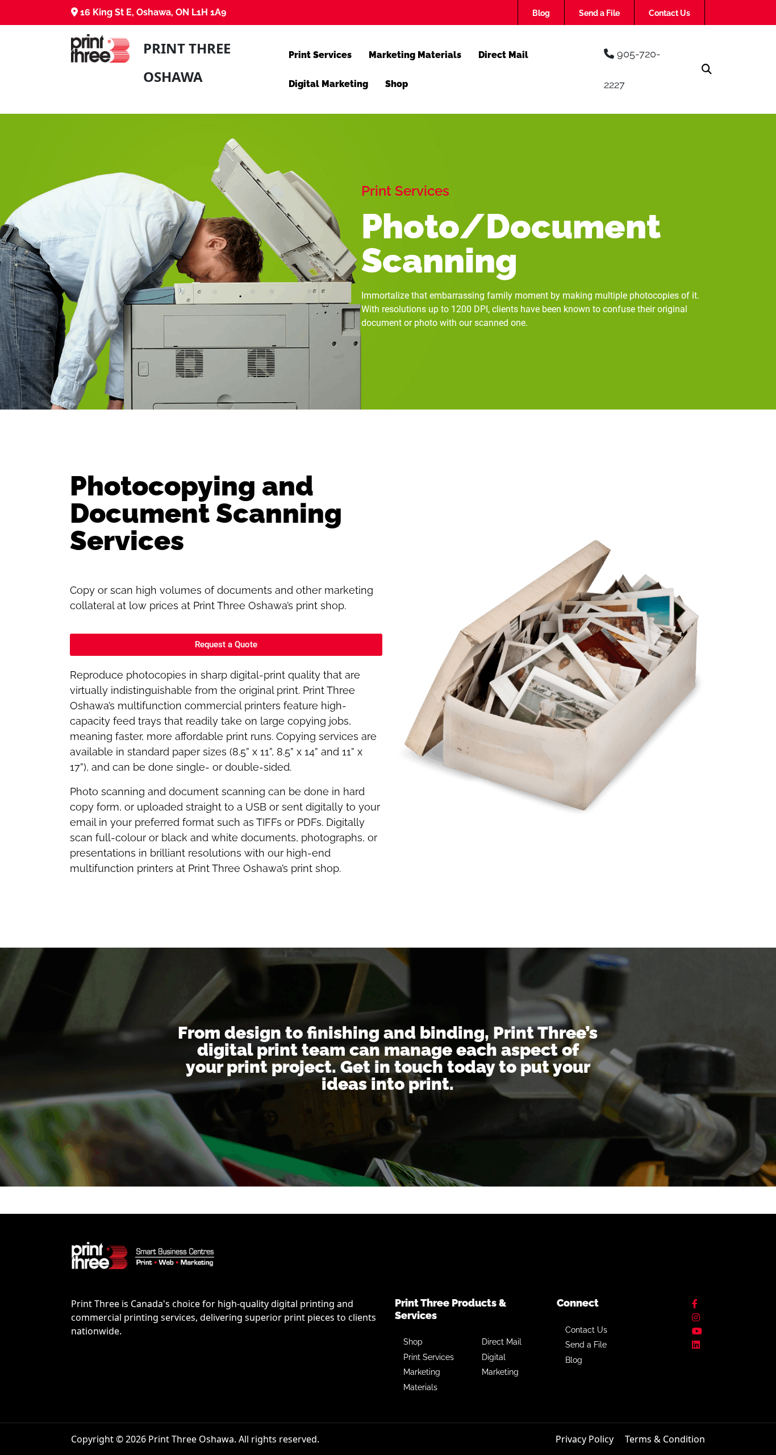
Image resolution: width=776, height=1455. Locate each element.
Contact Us (669, 13)
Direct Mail (503, 54)
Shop (396, 83)
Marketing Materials (415, 54)
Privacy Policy (585, 1439)
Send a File (599, 13)
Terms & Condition (665, 1439)
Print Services (320, 54)
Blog (541, 13)
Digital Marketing (328, 83)
